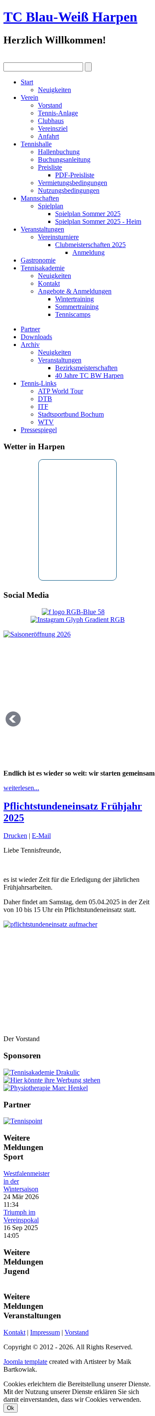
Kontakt (49, 283)
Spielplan (50, 206)
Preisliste (50, 167)
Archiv (30, 344)
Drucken (15, 835)
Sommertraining (77, 306)
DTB (45, 398)
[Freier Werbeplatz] (51, 1080)
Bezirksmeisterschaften (86, 367)
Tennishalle (36, 144)
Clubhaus (51, 120)
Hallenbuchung (59, 151)
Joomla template (25, 1361)
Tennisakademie (43, 268)
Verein (29, 97)
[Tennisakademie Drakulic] (41, 1072)
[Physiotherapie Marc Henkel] (45, 1087)
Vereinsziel (53, 128)
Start (27, 82)
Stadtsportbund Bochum (71, 414)
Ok (10, 1408)
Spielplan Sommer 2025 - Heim (98, 221)
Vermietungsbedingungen (72, 182)
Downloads (36, 336)
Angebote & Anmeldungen (75, 291)
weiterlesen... (21, 787)
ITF (43, 406)
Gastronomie (38, 260)
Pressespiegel (39, 429)
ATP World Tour (60, 391)
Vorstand (50, 105)
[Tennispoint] (22, 1121)
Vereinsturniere (58, 237)
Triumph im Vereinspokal (21, 1216)
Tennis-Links (38, 383)
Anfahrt (48, 136)
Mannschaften (40, 198)
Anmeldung (88, 252)
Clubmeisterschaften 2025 (90, 244)
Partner (30, 329)
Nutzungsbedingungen (68, 190)
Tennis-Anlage (58, 113)
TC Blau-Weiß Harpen (70, 17)
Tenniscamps (72, 314)
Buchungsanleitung (64, 159)
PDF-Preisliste (74, 175)
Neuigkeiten (54, 89)
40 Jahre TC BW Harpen (89, 375)
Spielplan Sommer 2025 (88, 213)
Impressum (45, 1332)
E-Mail (41, 835)
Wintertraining (74, 299)
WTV (46, 422)
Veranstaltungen (42, 229)
